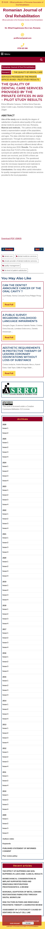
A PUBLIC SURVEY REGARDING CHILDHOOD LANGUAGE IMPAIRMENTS (20, 318)
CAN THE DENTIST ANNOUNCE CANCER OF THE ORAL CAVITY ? (22, 288)
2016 (4, 653)
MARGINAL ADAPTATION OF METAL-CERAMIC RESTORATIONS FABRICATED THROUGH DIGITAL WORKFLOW (22, 894)
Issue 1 (5, 428)
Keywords (7, 844)
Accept (28, 923)
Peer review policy (10, 856)
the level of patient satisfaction (15, 270)
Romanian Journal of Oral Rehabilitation (18, 67)
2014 (4, 701)
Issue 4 (5, 457)
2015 (4, 677)
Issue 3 (5, 452)
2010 (4, 791)
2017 (4, 629)
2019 (4, 582)
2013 (4, 724)
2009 (4, 815)
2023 (4, 486)
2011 (4, 772)
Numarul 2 (6, 72)
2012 (4, 748)
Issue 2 (5, 433)
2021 (4, 534)
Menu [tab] (7, 54)
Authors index (8, 839)
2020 (4, 558)
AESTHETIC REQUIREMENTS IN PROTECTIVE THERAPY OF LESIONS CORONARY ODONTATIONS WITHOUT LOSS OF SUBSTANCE (22, 354)
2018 (4, 605)
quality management (12, 266)
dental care (8, 256)
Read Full (10, 305)
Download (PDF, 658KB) (11, 239)
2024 (4, 463)
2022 (4, 510)
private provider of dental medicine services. (20, 261)
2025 (4, 439)
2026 (4, 424)
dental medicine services (27, 256)
